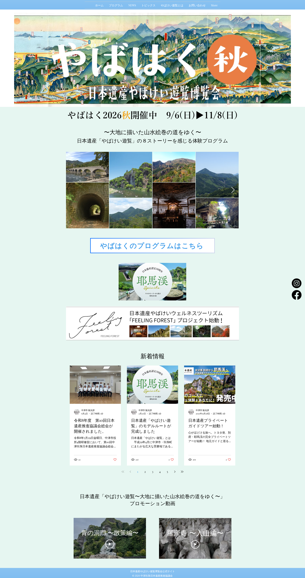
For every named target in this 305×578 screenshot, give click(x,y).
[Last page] (182, 472)
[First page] (123, 472)
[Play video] (109, 544)
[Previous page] (130, 472)
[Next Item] (233, 190)
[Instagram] (296, 283)
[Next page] (175, 472)
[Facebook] (296, 295)
